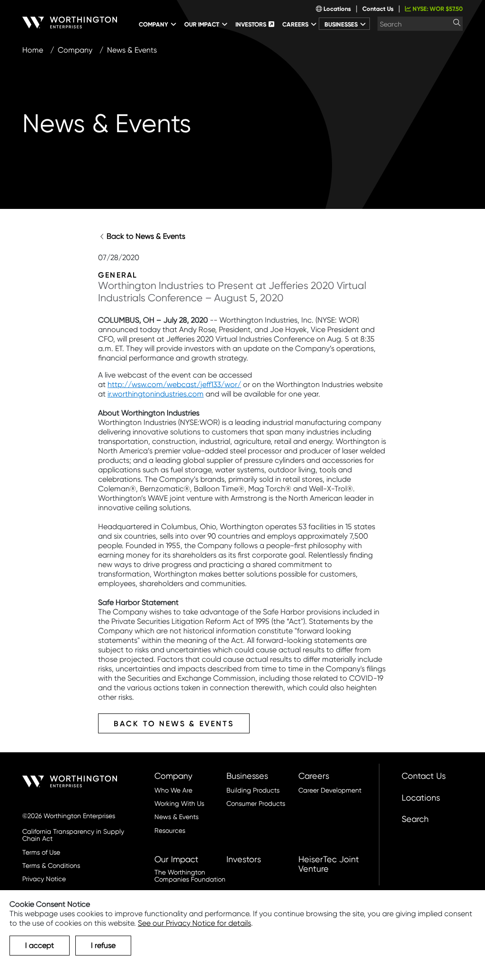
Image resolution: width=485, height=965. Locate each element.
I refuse (103, 945)
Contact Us (378, 8)
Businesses (247, 776)
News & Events (176, 817)
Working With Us (179, 803)
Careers (313, 776)
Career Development (329, 790)
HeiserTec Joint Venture (328, 864)
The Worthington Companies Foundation (189, 876)
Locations (336, 8)
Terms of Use (41, 852)
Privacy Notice (44, 879)
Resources (169, 830)
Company (75, 49)
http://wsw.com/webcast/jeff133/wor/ (174, 384)
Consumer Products (255, 803)
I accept (39, 945)
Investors (243, 859)
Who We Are (173, 790)
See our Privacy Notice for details (194, 923)
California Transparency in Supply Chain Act (73, 835)
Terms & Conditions (51, 865)
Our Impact (176, 859)
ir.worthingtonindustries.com (156, 393)
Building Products (252, 790)
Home (32, 49)
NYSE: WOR (437, 8)
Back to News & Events (146, 236)
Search (415, 819)
